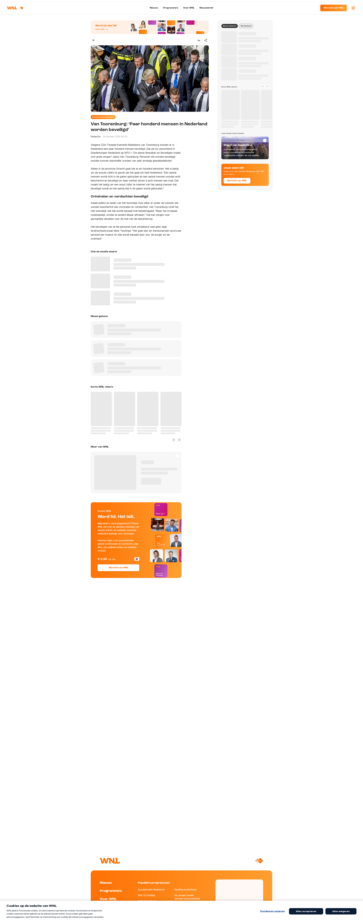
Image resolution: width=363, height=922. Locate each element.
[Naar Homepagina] (15, 8)
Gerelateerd (245, 26)
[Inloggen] (353, 8)
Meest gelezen (229, 26)
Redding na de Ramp (185, 889)
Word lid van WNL (333, 8)
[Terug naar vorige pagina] (93, 40)
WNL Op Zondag (146, 895)
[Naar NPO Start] (259, 861)
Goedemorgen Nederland (103, 117)
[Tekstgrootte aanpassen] (199, 40)
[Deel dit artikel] (206, 40)
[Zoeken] (314, 8)
